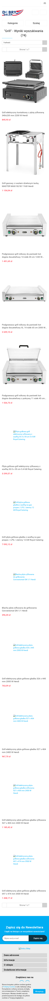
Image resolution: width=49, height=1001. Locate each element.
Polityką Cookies (9, 987)
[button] (24, 955)
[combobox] (24, 42)
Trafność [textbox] (6, 43)
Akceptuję (39, 991)
